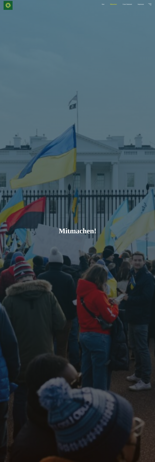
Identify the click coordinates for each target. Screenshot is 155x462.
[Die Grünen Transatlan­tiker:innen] (8, 5)
